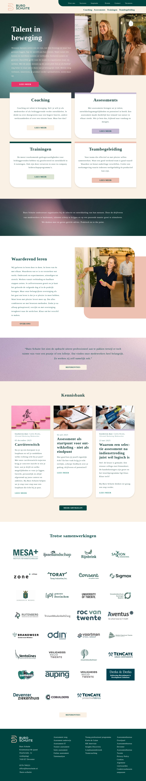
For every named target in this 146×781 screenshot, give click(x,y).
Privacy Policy (123, 756)
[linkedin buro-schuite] (25, 772)
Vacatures (128, 3)
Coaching (87, 10)
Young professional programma (98, 737)
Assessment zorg (60, 737)
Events (107, 3)
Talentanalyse (59, 756)
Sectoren (83, 3)
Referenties (73, 367)
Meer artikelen (73, 508)
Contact (118, 3)
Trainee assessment (61, 747)
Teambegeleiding (127, 10)
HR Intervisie (90, 744)
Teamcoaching (91, 753)
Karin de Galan (91, 740)
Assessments (99, 10)
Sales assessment (61, 750)
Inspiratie (94, 3)
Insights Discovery (93, 747)
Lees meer (25, 84)
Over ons (71, 3)
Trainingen (112, 10)
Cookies (120, 759)
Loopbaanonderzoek (93, 750)
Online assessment (61, 753)
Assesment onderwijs (62, 740)
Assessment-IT (60, 744)
